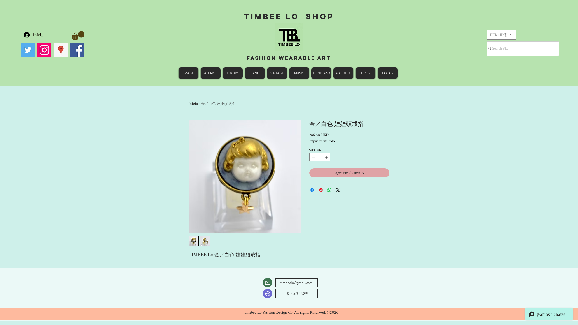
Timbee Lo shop (289, 16)
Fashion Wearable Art (289, 58)
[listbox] (501, 35)
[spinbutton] (319, 157)
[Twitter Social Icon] (28, 50)
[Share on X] (338, 190)
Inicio (193, 103)
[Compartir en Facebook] (312, 190)
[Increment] (327, 157)
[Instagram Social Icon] (44, 50)
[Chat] (267, 293)
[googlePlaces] (61, 50)
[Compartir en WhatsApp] (329, 190)
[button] (78, 35)
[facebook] (77, 50)
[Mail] (267, 282)
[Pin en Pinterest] (321, 190)
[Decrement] (312, 157)
